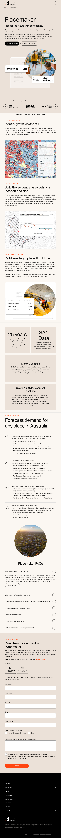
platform (19, 115)
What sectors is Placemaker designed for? (18, 595)
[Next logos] (56, 106)
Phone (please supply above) (17, 733)
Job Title (7, 703)
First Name (8, 684)
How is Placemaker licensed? (14, 614)
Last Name (8, 694)
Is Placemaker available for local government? (19, 628)
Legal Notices (48, 834)
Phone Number (10, 721)
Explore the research (29, 43)
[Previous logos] (5, 106)
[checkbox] (6, 754)
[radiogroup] (30, 733)
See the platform (12, 43)
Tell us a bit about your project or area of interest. (20, 739)
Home (5, 7)
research (27, 115)
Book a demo (41, 115)
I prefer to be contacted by (13, 730)
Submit (17, 766)
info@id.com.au (40, 659)
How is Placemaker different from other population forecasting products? (27, 601)
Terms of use (42, 834)
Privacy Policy (36, 834)
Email (6, 712)
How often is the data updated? (14, 621)
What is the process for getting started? (17, 571)
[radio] (6, 733)
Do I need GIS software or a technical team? (18, 608)
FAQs (33, 115)
